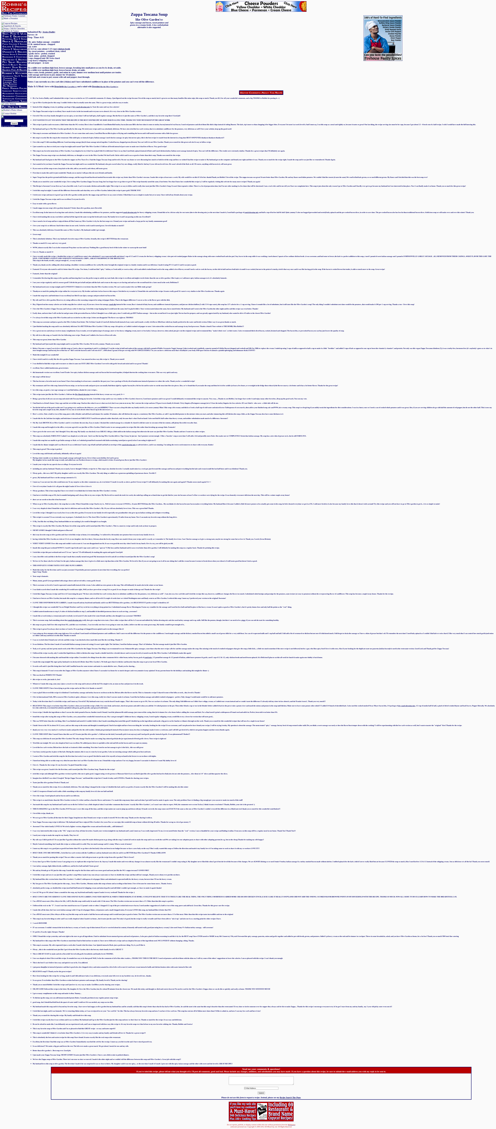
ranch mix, (148, 657)
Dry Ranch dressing (82, 394)
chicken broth (64, 49)
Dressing (96, 86)
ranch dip (112, 304)
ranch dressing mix (130, 212)
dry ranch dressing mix (81, 107)
